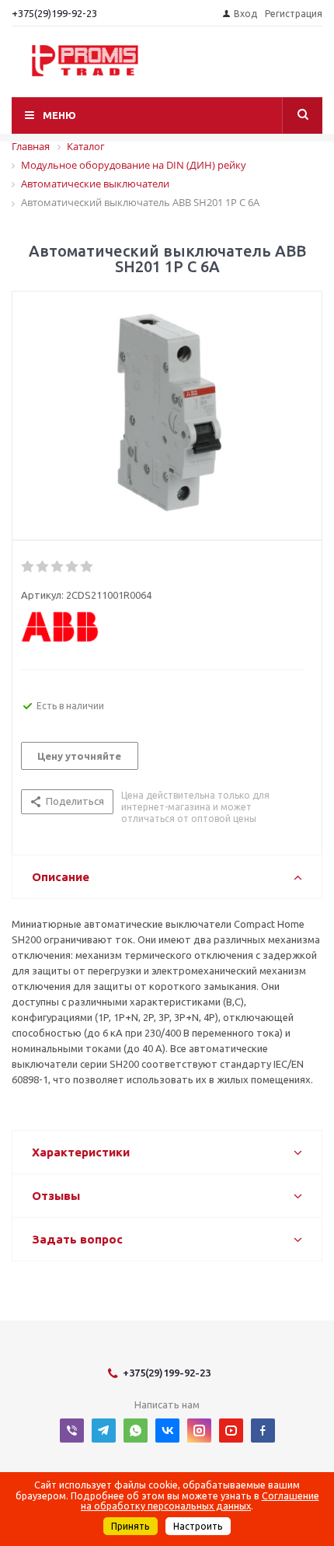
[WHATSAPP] (136, 1430)
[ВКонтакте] (167, 1430)
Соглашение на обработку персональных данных (200, 1501)
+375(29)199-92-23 (54, 13)
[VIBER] (72, 1430)
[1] (28, 567)
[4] (72, 567)
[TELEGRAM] (104, 1430)
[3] (57, 567)
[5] (87, 567)
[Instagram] (199, 1430)
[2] (43, 567)
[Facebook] (263, 1430)
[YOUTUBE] (231, 1430)
